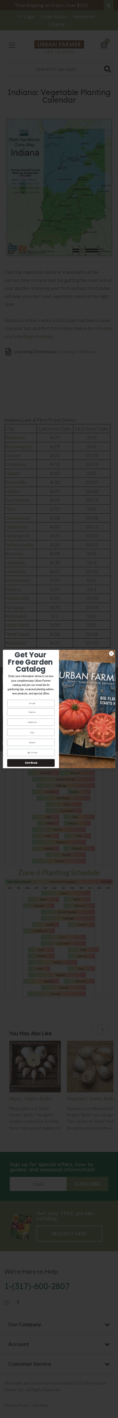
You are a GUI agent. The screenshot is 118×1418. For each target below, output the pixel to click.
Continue (31, 763)
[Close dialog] (111, 653)
